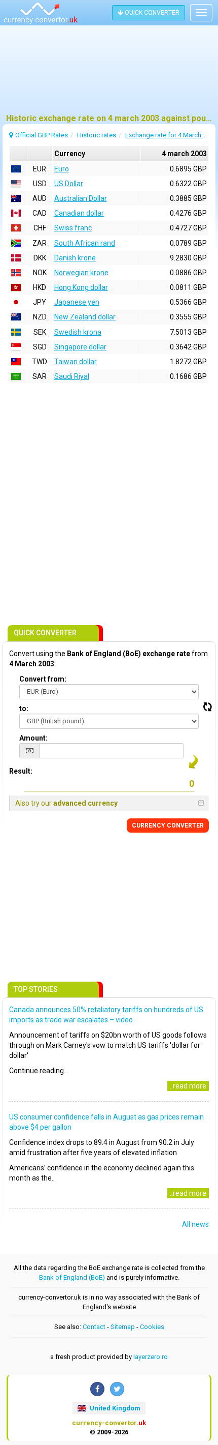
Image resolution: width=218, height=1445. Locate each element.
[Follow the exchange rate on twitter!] (117, 1389)
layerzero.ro (150, 1357)
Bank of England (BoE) (72, 1277)
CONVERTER (168, 825)
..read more (188, 1086)
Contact (94, 1327)
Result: (20, 771)
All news (195, 1224)
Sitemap (123, 1327)
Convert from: (42, 679)
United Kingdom (114, 1408)
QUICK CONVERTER (151, 12)
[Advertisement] (109, 74)
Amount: (33, 738)
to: (23, 708)
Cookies (152, 1327)
